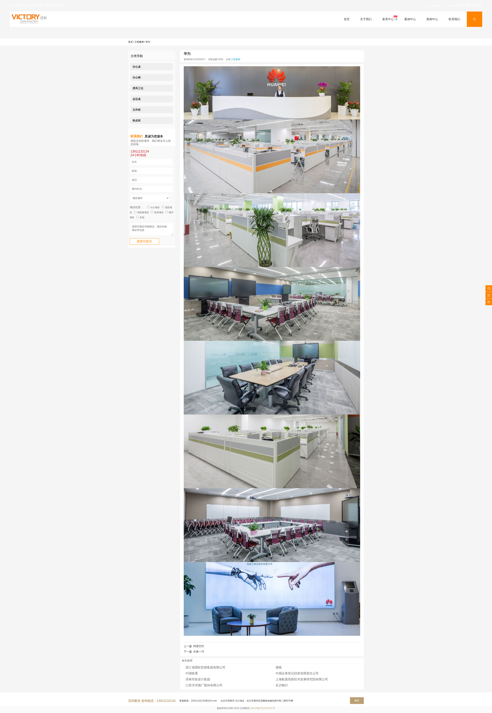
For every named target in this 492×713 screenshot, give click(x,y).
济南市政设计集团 (197, 679)
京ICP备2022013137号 (263, 708)
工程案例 (139, 42)
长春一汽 (198, 651)
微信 (357, 700)
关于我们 (434, 5)
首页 (130, 42)
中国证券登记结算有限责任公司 (297, 673)
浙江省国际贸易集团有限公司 (205, 667)
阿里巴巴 (198, 646)
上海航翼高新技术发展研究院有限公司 (302, 679)
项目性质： (136, 207)
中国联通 (191, 673)
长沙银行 (282, 685)
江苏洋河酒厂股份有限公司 (203, 685)
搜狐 (279, 667)
